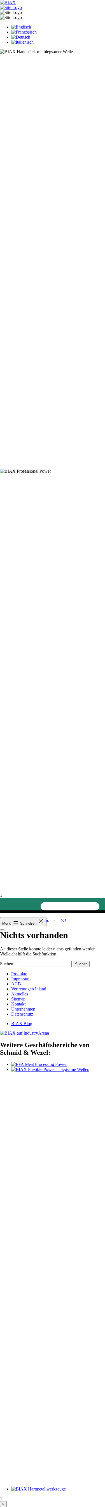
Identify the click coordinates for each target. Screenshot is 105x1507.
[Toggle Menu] (2, 930)
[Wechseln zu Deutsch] (20, 37)
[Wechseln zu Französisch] (24, 32)
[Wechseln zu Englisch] (21, 27)
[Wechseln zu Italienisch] (22, 42)
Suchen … (9, 963)
